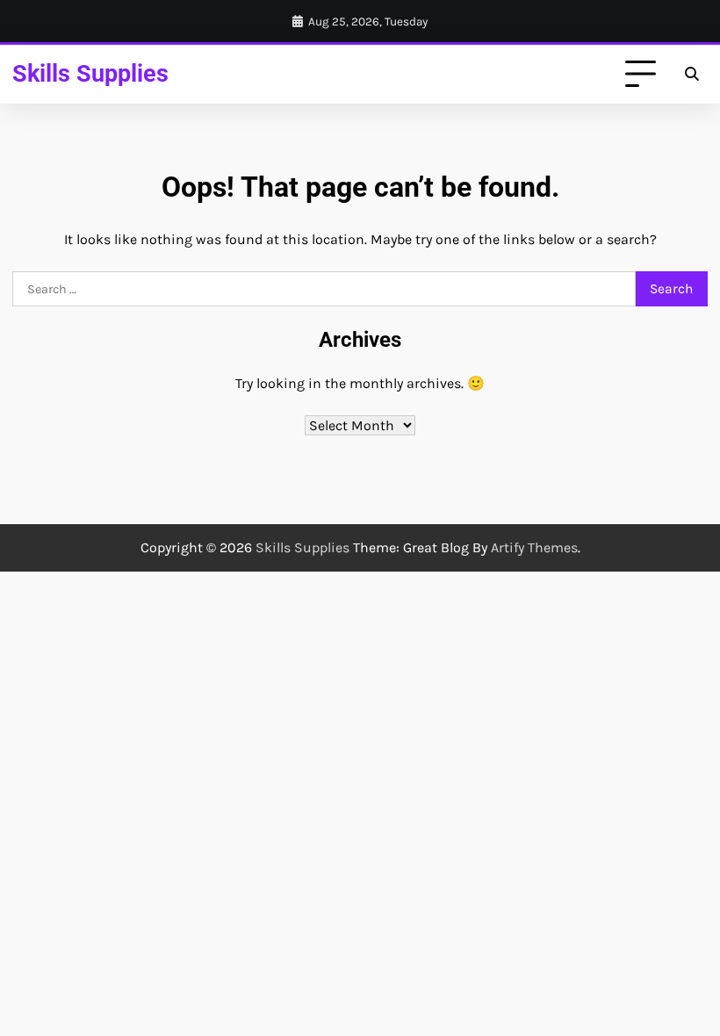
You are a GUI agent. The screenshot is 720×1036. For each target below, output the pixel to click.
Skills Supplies (90, 74)
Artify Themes (534, 547)
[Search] (692, 74)
